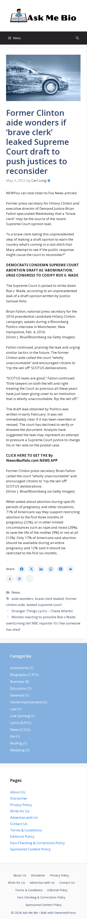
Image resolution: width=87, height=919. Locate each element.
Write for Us (19, 811)
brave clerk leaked (49, 598)
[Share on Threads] (19, 579)
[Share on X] (31, 569)
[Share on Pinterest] (60, 569)
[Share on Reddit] (70, 569)
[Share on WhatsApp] (51, 569)
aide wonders (22, 598)
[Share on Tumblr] (10, 579)
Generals (17, 695)
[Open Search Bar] (77, 38)
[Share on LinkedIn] (41, 569)
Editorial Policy (22, 836)
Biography (18, 674)
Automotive (19, 667)
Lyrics (14, 722)
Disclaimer (18, 798)
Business (17, 681)
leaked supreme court (44, 604)
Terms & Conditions (26, 830)
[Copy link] (29, 579)
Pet (12, 736)
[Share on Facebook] (21, 569)
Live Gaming (20, 715)
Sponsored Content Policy (30, 849)
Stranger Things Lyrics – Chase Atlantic (42, 611)
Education (18, 688)
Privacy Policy (21, 804)
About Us (17, 792)
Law (13, 709)
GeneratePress (65, 913)
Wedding (17, 750)
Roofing (16, 743)
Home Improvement (26, 702)
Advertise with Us (24, 817)
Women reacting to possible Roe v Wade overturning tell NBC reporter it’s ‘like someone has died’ (43, 623)
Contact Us (18, 823)
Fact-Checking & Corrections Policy (37, 843)
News (16, 592)
